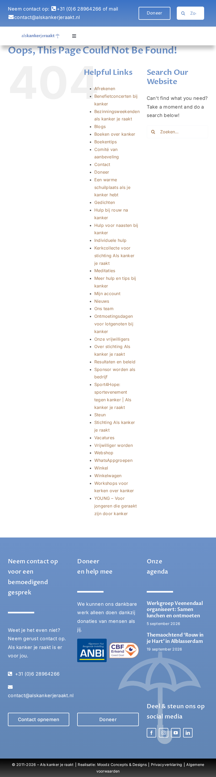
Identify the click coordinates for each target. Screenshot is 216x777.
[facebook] (151, 732)
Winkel (101, 468)
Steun (100, 414)
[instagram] (163, 732)
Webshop (104, 452)
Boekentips (105, 141)
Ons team (104, 308)
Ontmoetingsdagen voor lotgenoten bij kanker (113, 324)
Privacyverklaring (166, 764)
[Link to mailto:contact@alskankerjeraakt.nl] (11, 17)
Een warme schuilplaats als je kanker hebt (112, 187)
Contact (102, 164)
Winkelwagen (108, 475)
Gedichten (104, 202)
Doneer (101, 172)
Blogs (100, 126)
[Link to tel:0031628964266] (53, 8)
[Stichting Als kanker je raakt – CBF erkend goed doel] (124, 645)
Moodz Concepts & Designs (122, 764)
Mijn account (107, 293)
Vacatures (104, 437)
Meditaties (104, 270)
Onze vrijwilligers (112, 339)
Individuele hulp (110, 240)
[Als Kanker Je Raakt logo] (41, 36)
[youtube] (175, 732)
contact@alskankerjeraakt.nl (47, 17)
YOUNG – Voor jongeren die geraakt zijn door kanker (115, 506)
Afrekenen (104, 88)
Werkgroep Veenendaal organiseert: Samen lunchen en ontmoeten (175, 609)
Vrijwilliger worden (113, 445)
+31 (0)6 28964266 (79, 9)
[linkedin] (188, 732)
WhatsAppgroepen (113, 460)
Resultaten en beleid (114, 361)
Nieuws (101, 301)
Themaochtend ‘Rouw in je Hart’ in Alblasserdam (175, 638)
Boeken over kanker (114, 134)
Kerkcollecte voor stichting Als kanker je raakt (114, 255)
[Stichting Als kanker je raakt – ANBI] (92, 641)
